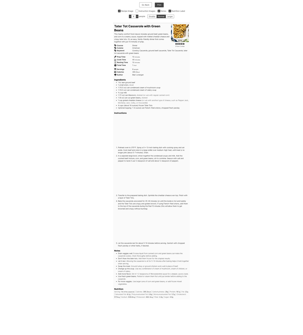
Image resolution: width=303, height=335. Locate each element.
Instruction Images (147, 11)
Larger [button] (170, 16)
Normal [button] (161, 16)
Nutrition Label (178, 11)
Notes (163, 11)
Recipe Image (127, 11)
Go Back (145, 5)
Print (159, 5)
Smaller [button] (152, 16)
